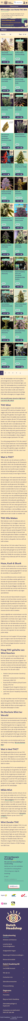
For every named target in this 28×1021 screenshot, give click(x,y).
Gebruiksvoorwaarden (13, 981)
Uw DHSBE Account (13, 968)
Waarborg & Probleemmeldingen (13, 955)
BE (5, 1018)
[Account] (24, 3)
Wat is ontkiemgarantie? (8, 24)
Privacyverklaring (13, 986)
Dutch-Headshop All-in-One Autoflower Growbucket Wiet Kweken (20, 275)
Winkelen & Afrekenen (13, 940)
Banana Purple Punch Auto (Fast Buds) (20, 81)
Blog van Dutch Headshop (13, 999)
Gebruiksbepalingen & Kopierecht (13, 1005)
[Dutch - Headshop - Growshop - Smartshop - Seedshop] (8, 2)
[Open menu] (2, 2)
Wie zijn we (13, 973)
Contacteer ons (13, 977)
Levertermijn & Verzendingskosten (13, 945)
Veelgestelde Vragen (13, 951)
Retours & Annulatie (13, 959)
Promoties (13, 995)
